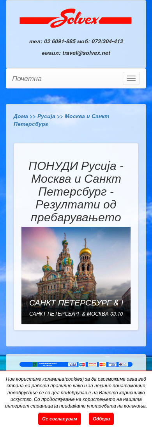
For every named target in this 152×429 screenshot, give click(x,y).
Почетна (27, 78)
